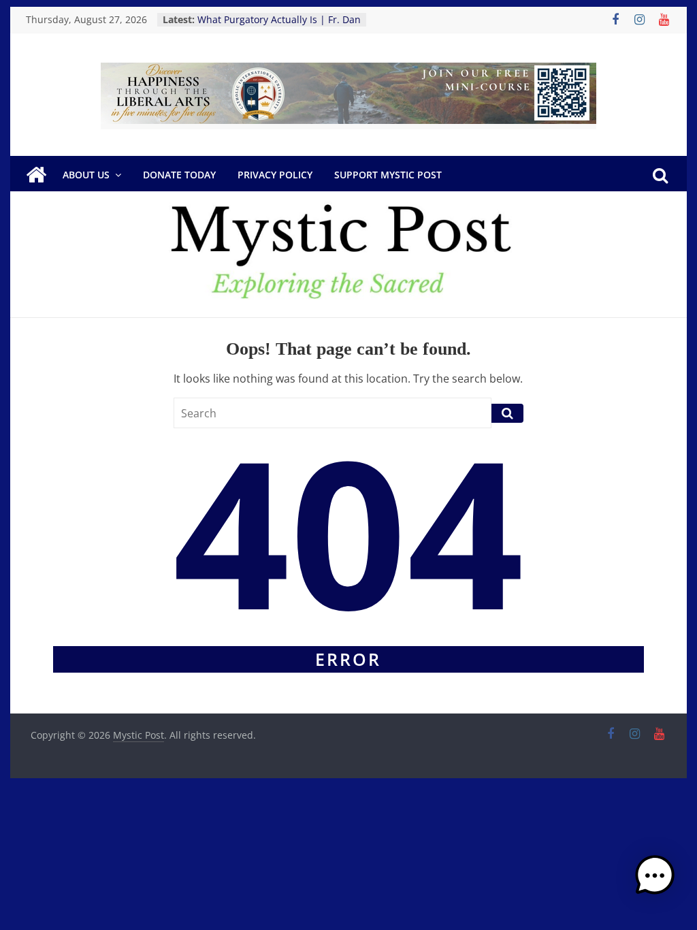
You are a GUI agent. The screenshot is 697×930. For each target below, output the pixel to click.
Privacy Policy (275, 174)
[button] (655, 882)
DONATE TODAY (179, 174)
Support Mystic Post (388, 174)
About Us (86, 174)
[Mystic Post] (36, 175)
